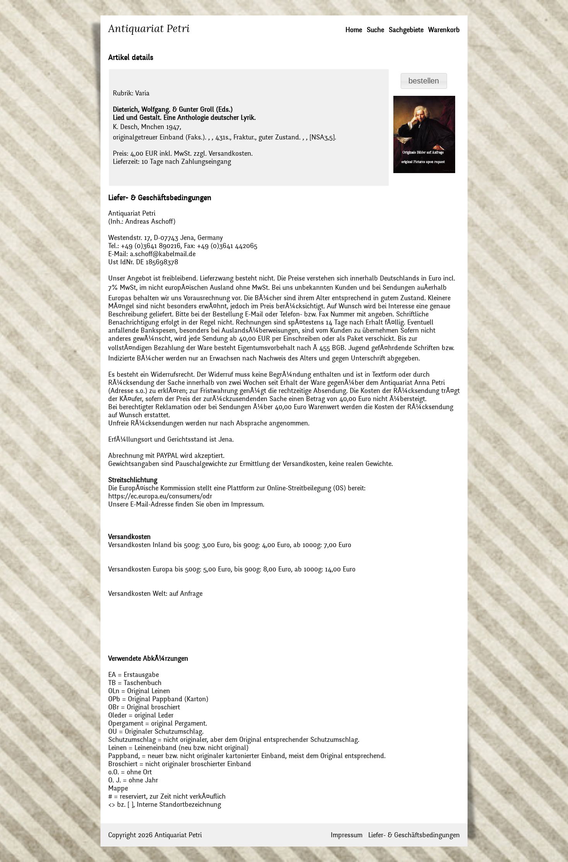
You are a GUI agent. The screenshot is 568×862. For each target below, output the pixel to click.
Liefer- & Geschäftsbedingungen (414, 835)
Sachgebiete (406, 30)
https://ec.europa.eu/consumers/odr (160, 496)
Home (353, 30)
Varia (142, 93)
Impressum (346, 835)
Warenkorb (444, 30)
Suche (375, 30)
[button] (424, 81)
